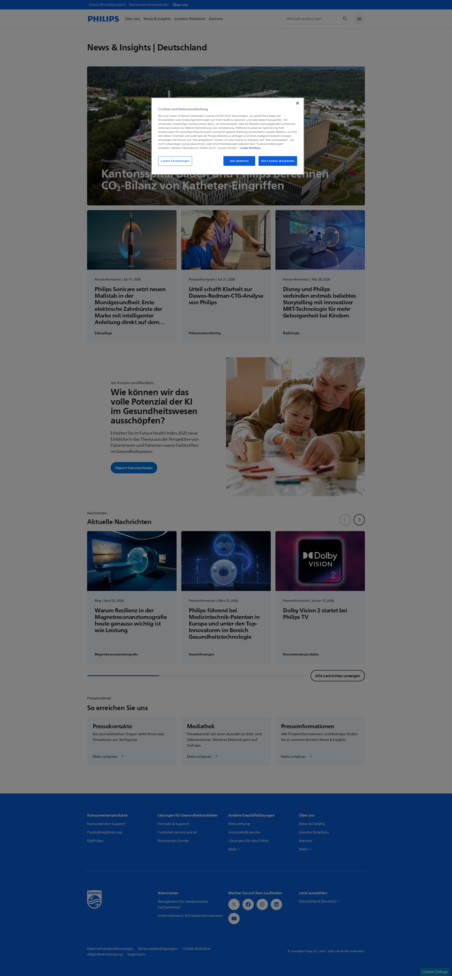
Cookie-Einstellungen (175, 161)
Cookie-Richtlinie (250, 148)
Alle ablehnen (239, 161)
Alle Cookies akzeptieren (278, 161)
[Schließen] (297, 103)
